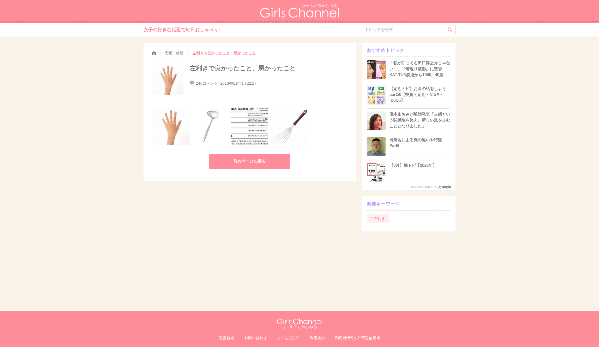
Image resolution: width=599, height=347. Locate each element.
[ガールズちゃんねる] (154, 53)
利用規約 (317, 338)
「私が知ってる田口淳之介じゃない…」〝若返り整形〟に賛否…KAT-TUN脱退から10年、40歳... (419, 69)
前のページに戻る (249, 161)
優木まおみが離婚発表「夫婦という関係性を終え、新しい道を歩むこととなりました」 (419, 120)
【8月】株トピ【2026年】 (413, 165)
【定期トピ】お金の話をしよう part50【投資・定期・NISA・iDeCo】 (417, 94)
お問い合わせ (255, 338)
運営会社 (226, 338)
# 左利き (378, 218)
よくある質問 (288, 338)
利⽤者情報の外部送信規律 (357, 338)
